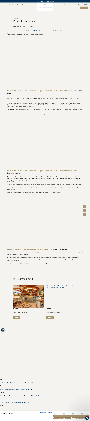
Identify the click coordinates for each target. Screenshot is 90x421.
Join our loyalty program (42, 1)
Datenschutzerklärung (43, 412)
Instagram (4, 366)
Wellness (50, 317)
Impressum (50, 412)
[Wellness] (61, 296)
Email (5, 338)
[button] (79, 411)
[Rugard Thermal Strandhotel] (45, 6)
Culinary (17, 317)
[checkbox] (54, 414)
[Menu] (3, 8)
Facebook (4, 363)
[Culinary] (28, 296)
